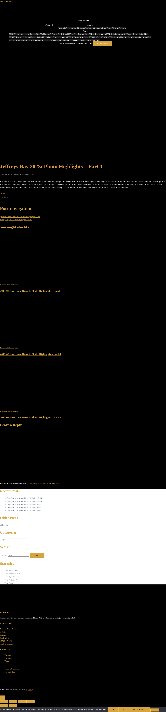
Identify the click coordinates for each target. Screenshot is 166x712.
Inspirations (89, 28)
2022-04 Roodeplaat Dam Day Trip (42, 40)
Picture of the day (25, 174)
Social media (70, 28)
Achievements (80, 28)
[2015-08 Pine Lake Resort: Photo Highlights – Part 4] (31, 341)
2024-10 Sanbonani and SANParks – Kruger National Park (127, 34)
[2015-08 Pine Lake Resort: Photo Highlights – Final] (31, 277)
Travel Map (96, 40)
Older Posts (4, 525)
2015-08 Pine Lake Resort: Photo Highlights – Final (30, 290)
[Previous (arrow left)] (4, 705)
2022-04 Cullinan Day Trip (65, 40)
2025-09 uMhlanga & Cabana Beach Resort (51, 34)
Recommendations (100, 28)
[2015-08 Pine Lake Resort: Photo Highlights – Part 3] (31, 404)
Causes (109, 28)
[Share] (22, 701)
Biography (62, 28)
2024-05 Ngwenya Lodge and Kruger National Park (27, 37)
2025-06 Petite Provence (76, 34)
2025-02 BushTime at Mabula (95, 34)
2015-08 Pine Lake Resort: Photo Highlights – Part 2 (23, 507)
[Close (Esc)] (30, 701)
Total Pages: (9, 583)
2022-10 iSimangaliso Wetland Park (138, 37)
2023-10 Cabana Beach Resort (78, 37)
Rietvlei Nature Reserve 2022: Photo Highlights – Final (20, 217)
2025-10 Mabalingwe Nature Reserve (22, 34)
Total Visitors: (10, 574)
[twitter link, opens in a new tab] (4, 693)
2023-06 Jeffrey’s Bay (97, 37)
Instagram (8, 658)
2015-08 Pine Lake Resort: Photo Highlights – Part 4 (30, 354)
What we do (49, 25)
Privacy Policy (10, 672)
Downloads (88, 43)
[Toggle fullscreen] (13, 701)
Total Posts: (9, 580)
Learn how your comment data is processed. (43, 484)
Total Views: (9, 571)
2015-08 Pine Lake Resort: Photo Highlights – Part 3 (30, 417)
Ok (113, 709)
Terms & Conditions (12, 669)
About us (90, 25)
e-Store (81, 43)
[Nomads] (83, 15)
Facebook (8, 655)
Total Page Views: (11, 577)
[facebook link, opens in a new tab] (1, 693)
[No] (154, 710)
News (65, 43)
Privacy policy (139, 709)
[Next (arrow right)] (13, 705)
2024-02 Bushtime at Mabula (56, 37)
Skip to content (5, 1)
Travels (85, 31)
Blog (60, 43)
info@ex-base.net (6, 644)
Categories (4, 539)
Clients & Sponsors (119, 28)
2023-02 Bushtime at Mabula (115, 37)
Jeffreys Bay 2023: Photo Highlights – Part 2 (16, 220)
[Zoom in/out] (4, 701)
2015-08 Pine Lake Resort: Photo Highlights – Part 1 (23, 510)
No (124, 709)
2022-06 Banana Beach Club (19, 40)
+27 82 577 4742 (6, 641)
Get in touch (102, 43)
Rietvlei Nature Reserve (83, 40)
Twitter (7, 661)
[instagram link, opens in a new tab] (3, 693)
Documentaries (72, 43)
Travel (32, 174)
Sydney (30, 690)
